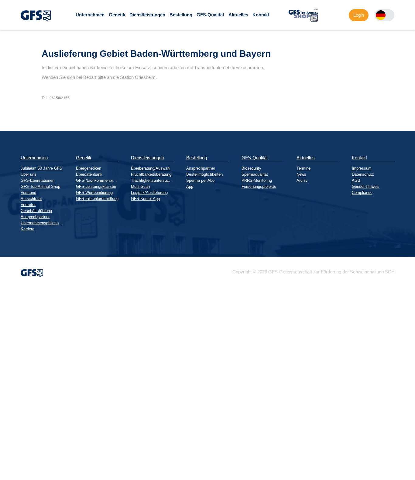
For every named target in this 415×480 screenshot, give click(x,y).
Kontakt (260, 14)
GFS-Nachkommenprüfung (97, 180)
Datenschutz (363, 174)
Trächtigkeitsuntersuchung (152, 180)
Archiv (302, 180)
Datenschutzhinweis (20, 477)
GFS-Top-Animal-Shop (40, 186)
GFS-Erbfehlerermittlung (97, 198)
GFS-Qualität (210, 14)
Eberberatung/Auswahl (150, 168)
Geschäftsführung (36, 210)
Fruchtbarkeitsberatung (151, 174)
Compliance (362, 192)
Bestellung (181, 14)
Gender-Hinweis (365, 186)
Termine (303, 168)
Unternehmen (90, 14)
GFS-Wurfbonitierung (94, 192)
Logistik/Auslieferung (149, 192)
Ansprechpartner (35, 217)
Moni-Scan (140, 186)
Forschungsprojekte (259, 186)
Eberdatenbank (89, 174)
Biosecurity (251, 168)
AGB (356, 180)
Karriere (27, 229)
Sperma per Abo (200, 180)
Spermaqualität (255, 174)
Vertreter (28, 204)
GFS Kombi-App (145, 198)
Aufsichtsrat (31, 198)
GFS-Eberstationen (37, 180)
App (189, 186)
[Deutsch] (381, 15)
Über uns (28, 174)
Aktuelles (238, 14)
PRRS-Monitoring (257, 180)
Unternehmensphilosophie (42, 223)
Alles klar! (5, 464)
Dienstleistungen (147, 14)
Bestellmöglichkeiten (204, 174)
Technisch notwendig (10, 397)
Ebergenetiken (88, 168)
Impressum (362, 168)
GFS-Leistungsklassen (96, 186)
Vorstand (28, 192)
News (301, 174)
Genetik (117, 14)
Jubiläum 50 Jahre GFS (41, 168)
